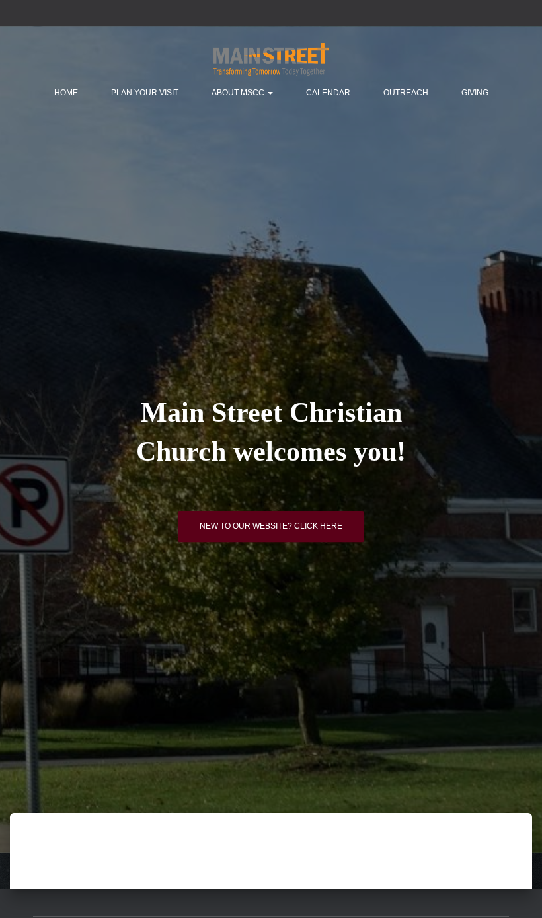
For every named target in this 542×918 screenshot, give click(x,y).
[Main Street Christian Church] (271, 59)
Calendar (328, 92)
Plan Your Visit (144, 92)
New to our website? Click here (271, 526)
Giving (474, 92)
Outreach (405, 92)
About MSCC (239, 92)
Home (66, 92)
